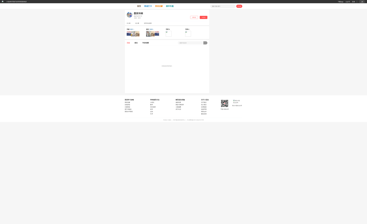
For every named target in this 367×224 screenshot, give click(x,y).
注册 (362, 2)
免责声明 (204, 109)
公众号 (348, 2)
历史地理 (153, 107)
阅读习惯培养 (180, 105)
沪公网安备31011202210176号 (195, 120)
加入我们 (204, 105)
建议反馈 (204, 114)
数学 (151, 105)
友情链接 (204, 107)
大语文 (152, 102)
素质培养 (178, 102)
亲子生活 (178, 109)
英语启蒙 (159, 6)
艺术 (151, 114)
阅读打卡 (148, 6)
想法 (136, 43)
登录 (353, 2)
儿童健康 (178, 107)
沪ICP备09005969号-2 (179, 120)
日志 (128, 43)
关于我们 (204, 102)
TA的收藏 (145, 43)
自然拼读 (127, 105)
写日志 (239, 6)
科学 (151, 109)
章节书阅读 (128, 109)
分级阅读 (127, 107)
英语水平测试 (129, 111)
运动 (151, 111)
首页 (139, 6)
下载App (340, 2)
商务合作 (204, 111)
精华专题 (170, 6)
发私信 (194, 17)
